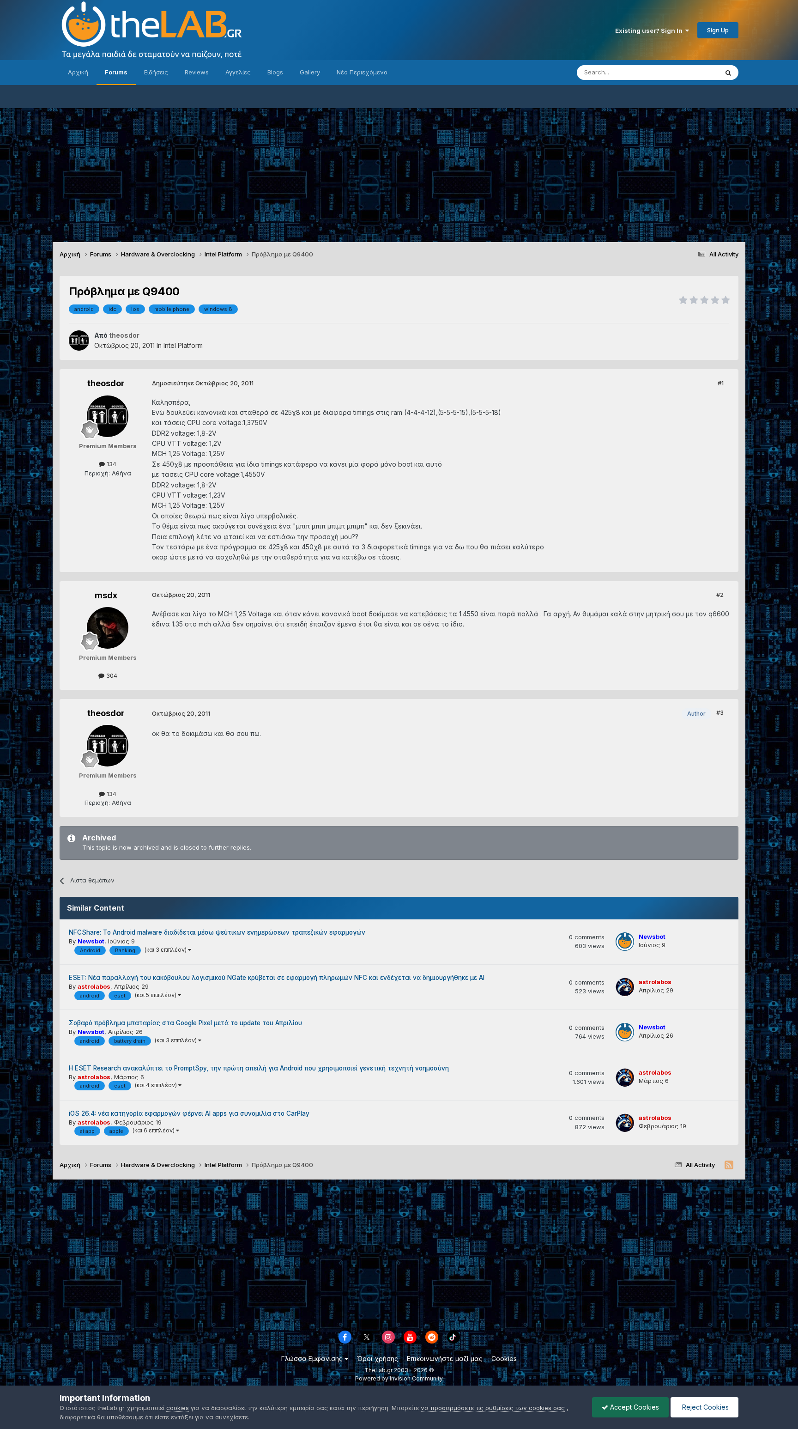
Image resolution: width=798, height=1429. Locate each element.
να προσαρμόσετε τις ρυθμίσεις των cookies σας (493, 1407)
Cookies (504, 1358)
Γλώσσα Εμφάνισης (313, 1358)
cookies (177, 1407)
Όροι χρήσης (377, 1358)
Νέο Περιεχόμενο (362, 72)
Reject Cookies (704, 1407)
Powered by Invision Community (399, 1378)
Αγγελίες (238, 72)
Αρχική (78, 72)
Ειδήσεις (156, 72)
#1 (721, 383)
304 (110, 675)
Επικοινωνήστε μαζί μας (445, 1358)
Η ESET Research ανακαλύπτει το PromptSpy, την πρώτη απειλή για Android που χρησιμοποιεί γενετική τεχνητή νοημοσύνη (259, 1068)
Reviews (197, 72)
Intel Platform (183, 345)
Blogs (275, 72)
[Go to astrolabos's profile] (625, 987)
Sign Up (718, 30)
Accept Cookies (633, 1407)
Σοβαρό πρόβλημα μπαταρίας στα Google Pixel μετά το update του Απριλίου (185, 1023)
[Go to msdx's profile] (107, 628)
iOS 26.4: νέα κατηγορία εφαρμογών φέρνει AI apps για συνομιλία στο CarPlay (189, 1113)
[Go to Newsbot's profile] (625, 941)
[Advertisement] (399, 172)
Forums (116, 72)
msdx (106, 595)
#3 (720, 712)
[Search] (728, 72)
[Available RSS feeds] (728, 1165)
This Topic (691, 72)
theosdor (106, 383)
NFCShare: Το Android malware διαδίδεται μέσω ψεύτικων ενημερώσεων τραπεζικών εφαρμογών (217, 932)
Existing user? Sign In (650, 30)
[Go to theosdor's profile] (79, 340)
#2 (720, 594)
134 (110, 464)
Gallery (310, 72)
